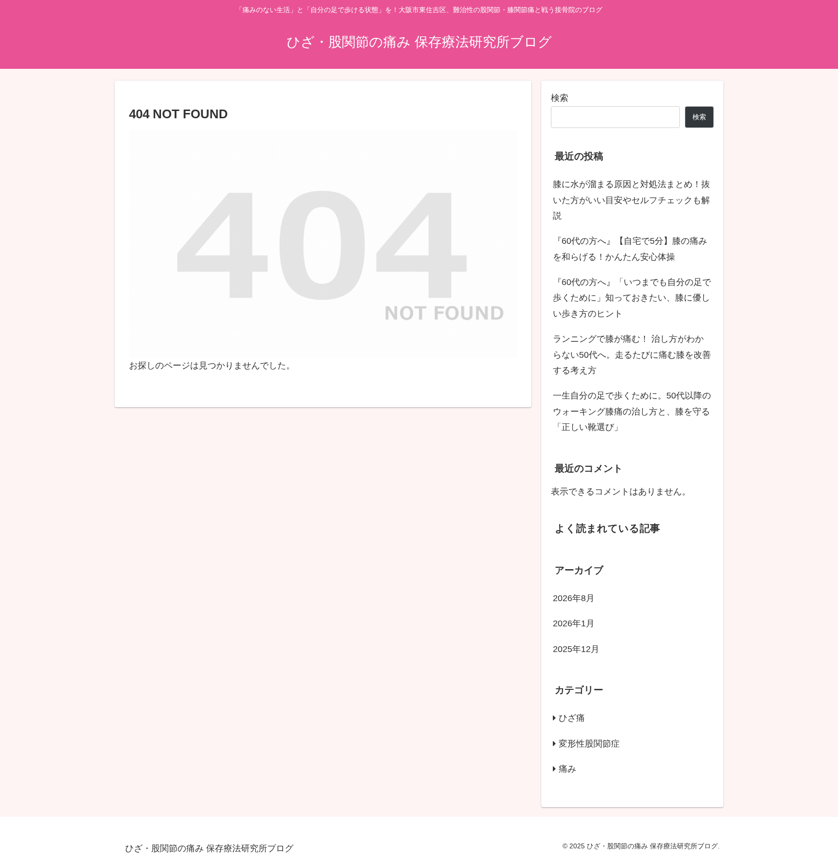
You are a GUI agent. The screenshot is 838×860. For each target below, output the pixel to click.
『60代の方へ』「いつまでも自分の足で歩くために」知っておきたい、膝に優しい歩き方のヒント (632, 298)
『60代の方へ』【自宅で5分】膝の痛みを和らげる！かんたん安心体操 (630, 248)
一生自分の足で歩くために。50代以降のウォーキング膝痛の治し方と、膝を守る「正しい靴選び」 (632, 411)
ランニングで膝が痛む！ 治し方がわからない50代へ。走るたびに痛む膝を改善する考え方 (632, 354)
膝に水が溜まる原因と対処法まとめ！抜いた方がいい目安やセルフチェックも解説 (631, 200)
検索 (559, 98)
